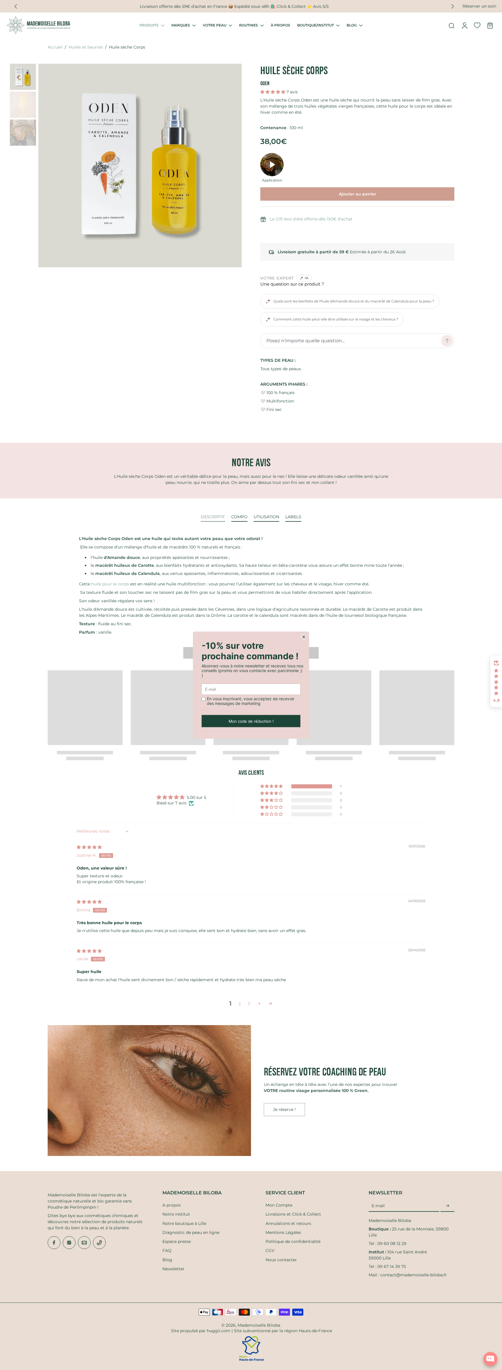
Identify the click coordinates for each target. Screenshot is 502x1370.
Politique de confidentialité (293, 1241)
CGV (270, 1250)
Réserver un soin (479, 6)
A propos (171, 1205)
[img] (89, 847)
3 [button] (249, 1003)
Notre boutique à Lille (184, 1223)
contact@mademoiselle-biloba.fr (413, 1275)
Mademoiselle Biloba (259, 1325)
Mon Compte (279, 1205)
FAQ (166, 1250)
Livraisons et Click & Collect (293, 1214)
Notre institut (176, 1214)
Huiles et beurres (86, 47)
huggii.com (218, 1330)
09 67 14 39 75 (391, 1266)
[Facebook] (54, 1242)
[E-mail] (84, 1242)
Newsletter (173, 1268)
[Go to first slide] (452, 6)
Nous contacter (281, 1259)
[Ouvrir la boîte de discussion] (490, 1359)
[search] (451, 25)
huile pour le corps (110, 584)
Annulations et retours (288, 1223)
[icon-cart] (489, 25)
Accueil (55, 47)
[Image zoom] (140, 165)
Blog (167, 1259)
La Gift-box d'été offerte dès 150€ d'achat (311, 219)
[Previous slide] (15, 6)
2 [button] (240, 1003)
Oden (265, 83)
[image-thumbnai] (23, 77)
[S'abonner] (447, 1206)
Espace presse (176, 1241)
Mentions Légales (283, 1232)
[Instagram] (69, 1242)
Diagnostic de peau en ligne (190, 1232)
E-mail (378, 1206)
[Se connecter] (464, 25)
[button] (273, 92)
